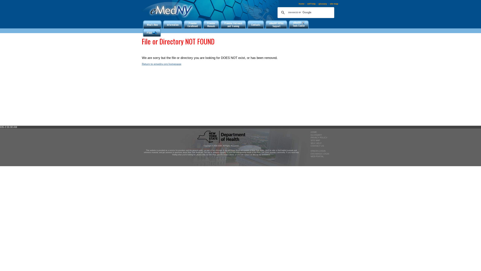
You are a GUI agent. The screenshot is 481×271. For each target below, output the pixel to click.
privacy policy (319, 137)
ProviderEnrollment (193, 24)
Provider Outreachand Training (233, 24)
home (301, 4)
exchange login (320, 154)
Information (172, 25)
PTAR (149, 33)
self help (311, 4)
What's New (152, 25)
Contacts (255, 25)
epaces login (318, 151)
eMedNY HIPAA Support (276, 24)
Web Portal (317, 156)
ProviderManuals (211, 24)
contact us (317, 146)
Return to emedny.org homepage (161, 63)
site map (334, 4)
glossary (322, 4)
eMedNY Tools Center (299, 24)
